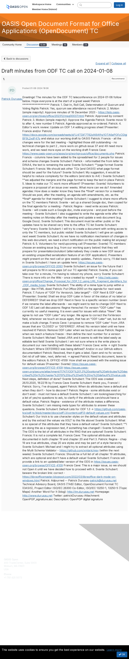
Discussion (36, 44)
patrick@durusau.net (103, 480)
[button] (65, 4)
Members (79, 44)
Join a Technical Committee (19, 609)
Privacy (8, 643)
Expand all (102, 63)
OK (123, 654)
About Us (9, 640)
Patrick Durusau (12, 99)
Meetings (59, 44)
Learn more (114, 649)
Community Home (12, 44)
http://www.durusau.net (37, 495)
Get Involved (11, 599)
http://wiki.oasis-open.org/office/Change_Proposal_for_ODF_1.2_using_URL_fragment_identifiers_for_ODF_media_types (74, 281)
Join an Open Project (15, 604)
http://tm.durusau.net (80, 491)
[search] (80, 5)
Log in (119, 5)
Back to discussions (17, 58)
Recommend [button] (118, 78)
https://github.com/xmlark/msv (79, 450)
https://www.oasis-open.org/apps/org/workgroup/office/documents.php (68, 153)
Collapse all (118, 63)
